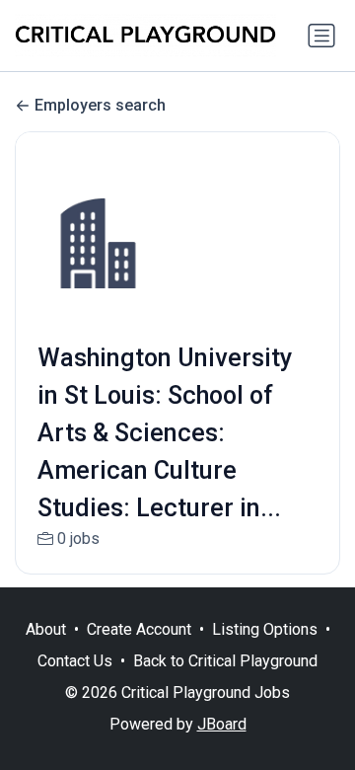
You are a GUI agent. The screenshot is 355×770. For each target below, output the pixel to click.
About (46, 629)
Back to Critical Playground (225, 661)
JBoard (222, 724)
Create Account (139, 629)
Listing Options (265, 629)
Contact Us (74, 661)
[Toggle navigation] (321, 35)
